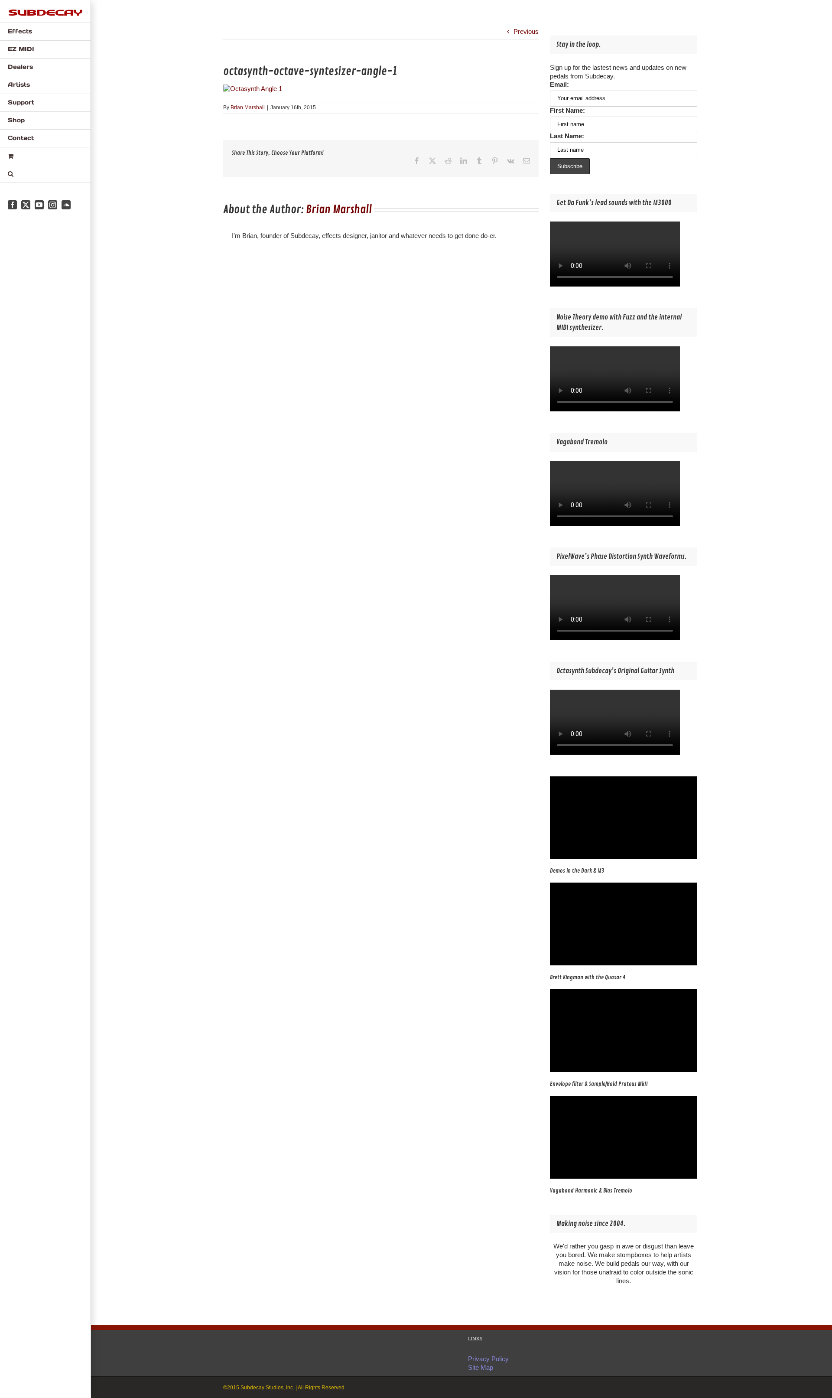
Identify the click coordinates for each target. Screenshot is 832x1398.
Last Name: (567, 136)
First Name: (567, 110)
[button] (45, 174)
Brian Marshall (248, 107)
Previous (526, 31)
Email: (559, 84)
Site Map (480, 1367)
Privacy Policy (488, 1358)
